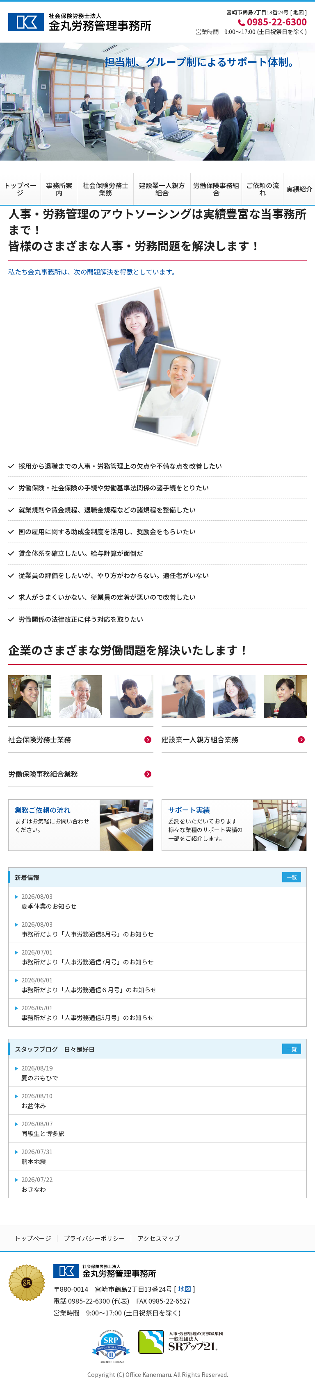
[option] (157, 102)
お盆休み (36, 1100)
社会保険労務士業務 (105, 188)
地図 (298, 12)
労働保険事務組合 (216, 188)
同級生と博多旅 (42, 1128)
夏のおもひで (39, 1072)
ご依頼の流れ (262, 188)
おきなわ (36, 1184)
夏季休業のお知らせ (49, 901)
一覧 (291, 877)
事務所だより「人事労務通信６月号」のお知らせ (89, 984)
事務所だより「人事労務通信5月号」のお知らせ (87, 1012)
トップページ (20, 188)
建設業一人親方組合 (162, 188)
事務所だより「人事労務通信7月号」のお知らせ (87, 957)
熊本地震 (36, 1156)
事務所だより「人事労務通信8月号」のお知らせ (87, 929)
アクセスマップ (158, 1238)
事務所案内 (59, 188)
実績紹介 (299, 189)
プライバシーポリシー (94, 1238)
